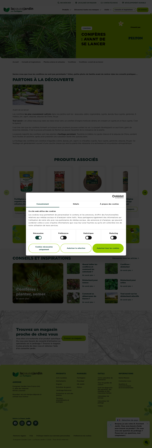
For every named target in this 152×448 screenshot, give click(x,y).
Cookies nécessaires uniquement (44, 248)
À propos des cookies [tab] (109, 204)
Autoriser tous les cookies (108, 248)
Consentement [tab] (42, 204)
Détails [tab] (76, 204)
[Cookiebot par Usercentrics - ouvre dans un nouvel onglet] (114, 196)
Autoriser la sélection (76, 248)
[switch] (63, 237)
